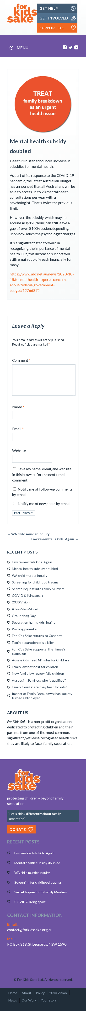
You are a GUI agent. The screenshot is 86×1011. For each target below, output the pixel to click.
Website (19, 450)
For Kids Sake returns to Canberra (37, 636)
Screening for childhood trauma (35, 582)
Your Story (49, 1000)
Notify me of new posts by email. (44, 503)
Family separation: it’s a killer (33, 642)
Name (18, 407)
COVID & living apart (27, 595)
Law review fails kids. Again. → (55, 539)
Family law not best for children (35, 667)
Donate (18, 829)
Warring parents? (25, 629)
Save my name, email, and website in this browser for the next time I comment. (41, 474)
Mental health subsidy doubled (35, 569)
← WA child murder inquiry (28, 534)
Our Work (29, 1000)
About (26, 993)
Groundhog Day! (24, 616)
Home (12, 993)
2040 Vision (58, 993)
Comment (21, 360)
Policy (40, 993)
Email (18, 429)
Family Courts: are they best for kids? (39, 687)
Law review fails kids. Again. (32, 562)
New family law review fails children (38, 673)
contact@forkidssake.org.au (29, 930)
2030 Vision (21, 602)
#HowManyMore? (25, 609)
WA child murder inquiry (29, 575)
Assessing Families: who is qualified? (39, 680)
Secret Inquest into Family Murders (38, 589)
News (12, 1000)
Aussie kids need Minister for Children (40, 660)
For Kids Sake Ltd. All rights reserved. (45, 979)
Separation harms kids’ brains (33, 622)
